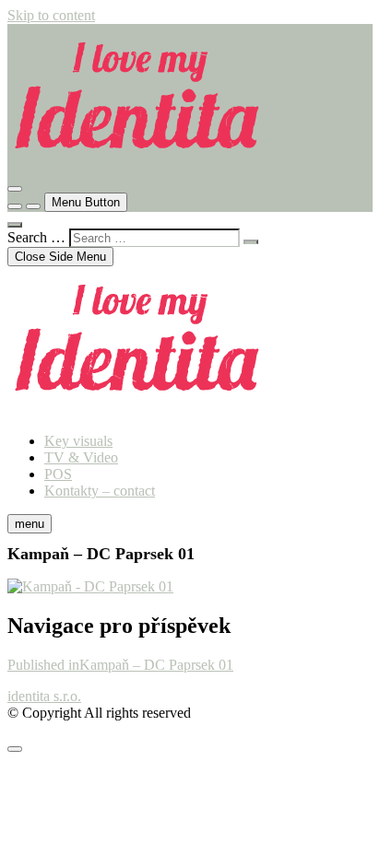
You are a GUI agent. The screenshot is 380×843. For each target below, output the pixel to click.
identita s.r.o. (44, 696)
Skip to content (51, 15)
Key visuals (78, 441)
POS (58, 474)
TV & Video (81, 457)
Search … (36, 237)
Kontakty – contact (99, 490)
